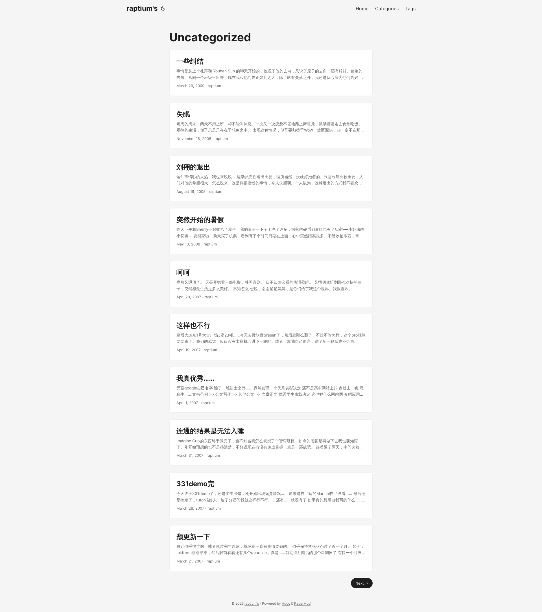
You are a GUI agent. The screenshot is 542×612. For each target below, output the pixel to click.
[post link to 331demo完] (271, 495)
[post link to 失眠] (271, 125)
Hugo (286, 603)
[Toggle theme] (163, 8)
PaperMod (302, 603)
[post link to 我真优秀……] (271, 390)
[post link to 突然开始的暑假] (271, 231)
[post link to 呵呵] (271, 284)
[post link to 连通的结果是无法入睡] (271, 442)
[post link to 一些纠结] (271, 73)
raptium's (142, 8)
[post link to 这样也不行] (271, 337)
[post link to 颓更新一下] (271, 548)
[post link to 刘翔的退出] (271, 178)
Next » (361, 583)
